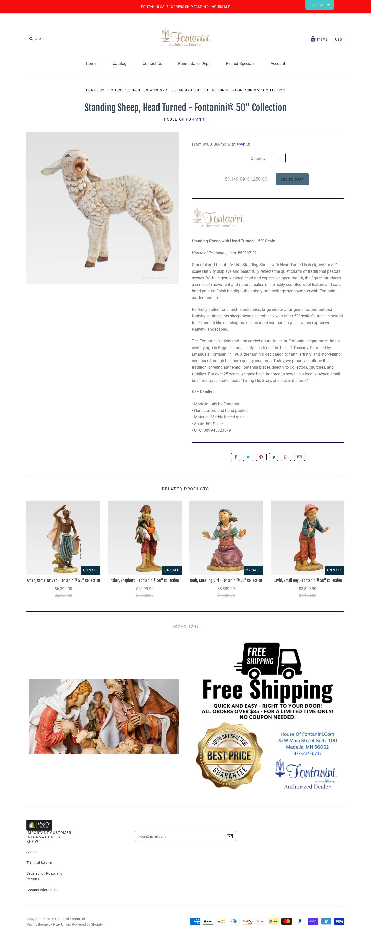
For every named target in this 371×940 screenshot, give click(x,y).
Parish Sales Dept (194, 63)
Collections (112, 90)
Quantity (258, 158)
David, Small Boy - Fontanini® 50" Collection (307, 580)
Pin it (261, 457)
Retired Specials (240, 63)
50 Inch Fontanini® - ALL (149, 90)
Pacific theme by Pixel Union (48, 924)
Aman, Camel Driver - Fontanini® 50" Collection (63, 580)
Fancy (273, 457)
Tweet (248, 457)
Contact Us (152, 63)
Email (299, 457)
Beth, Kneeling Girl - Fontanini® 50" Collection (226, 580)
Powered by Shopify (87, 924)
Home (91, 63)
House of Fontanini (185, 119)
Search (31, 852)
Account (278, 63)
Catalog (119, 63)
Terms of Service (39, 863)
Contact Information (42, 890)
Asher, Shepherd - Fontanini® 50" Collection (145, 580)
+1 (286, 457)
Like (235, 457)
